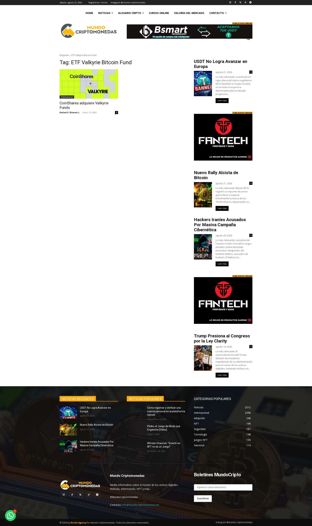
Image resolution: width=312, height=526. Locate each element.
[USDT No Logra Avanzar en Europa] (68, 412)
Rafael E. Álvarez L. (70, 112)
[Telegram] (250, 3)
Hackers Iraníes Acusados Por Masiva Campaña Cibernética (220, 224)
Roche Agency (78, 522)
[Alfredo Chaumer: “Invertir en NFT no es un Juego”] (135, 448)
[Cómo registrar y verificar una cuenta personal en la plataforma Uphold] (135, 412)
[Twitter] (240, 3)
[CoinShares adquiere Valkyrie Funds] (89, 84)
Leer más (222, 100)
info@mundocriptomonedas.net (140, 504)
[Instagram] (230, 3)
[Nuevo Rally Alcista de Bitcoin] (68, 429)
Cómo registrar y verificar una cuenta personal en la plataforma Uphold (166, 411)
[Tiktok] (245, 3)
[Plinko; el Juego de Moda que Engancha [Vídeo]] (135, 431)
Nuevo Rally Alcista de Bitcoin (97, 424)
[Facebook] (235, 3)
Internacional (67, 97)
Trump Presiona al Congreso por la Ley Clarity (222, 338)
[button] (248, 38)
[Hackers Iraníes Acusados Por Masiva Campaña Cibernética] (68, 446)
